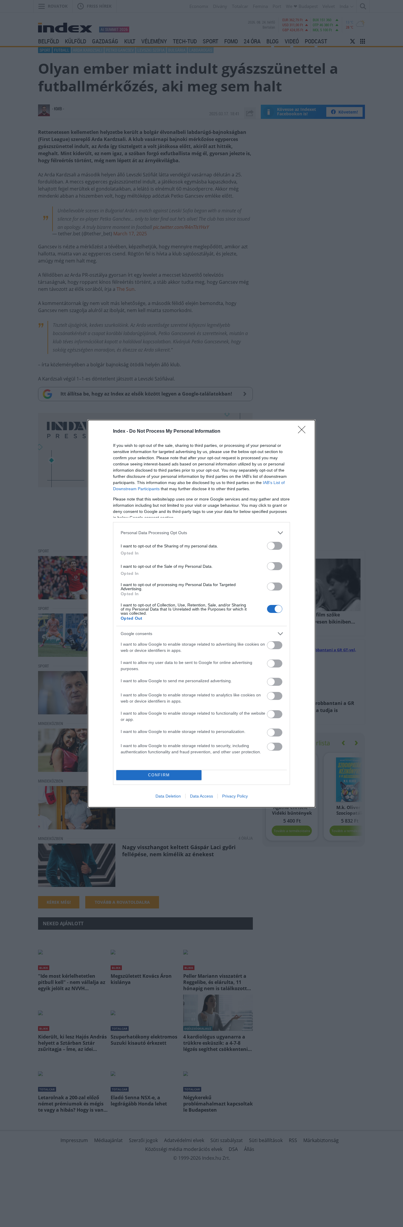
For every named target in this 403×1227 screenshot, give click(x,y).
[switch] (274, 546)
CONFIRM (159, 775)
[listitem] (201, 533)
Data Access (201, 796)
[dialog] (201, 613)
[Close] (303, 431)
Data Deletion (168, 796)
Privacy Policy (235, 796)
